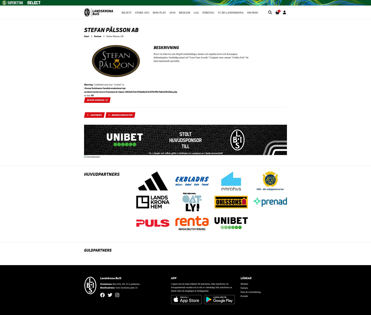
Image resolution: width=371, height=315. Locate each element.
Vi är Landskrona (231, 12)
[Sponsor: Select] (34, 2)
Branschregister (122, 115)
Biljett (127, 12)
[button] (270, 12)
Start (86, 36)
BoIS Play (159, 12)
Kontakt (244, 296)
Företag (208, 12)
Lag (196, 12)
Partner (97, 36)
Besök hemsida (95, 100)
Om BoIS (252, 12)
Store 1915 (142, 12)
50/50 (172, 12)
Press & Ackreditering (251, 292)
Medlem (184, 12)
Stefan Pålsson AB (114, 36)
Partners (96, 115)
